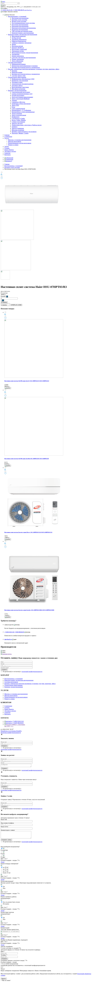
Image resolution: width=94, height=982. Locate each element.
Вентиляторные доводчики (20, 87)
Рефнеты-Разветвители (19, 41)
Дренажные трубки (18, 51)
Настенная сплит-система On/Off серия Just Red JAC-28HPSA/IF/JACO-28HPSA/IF (26, 458)
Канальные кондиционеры (20, 26)
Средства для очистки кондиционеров (24, 57)
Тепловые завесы (17, 85)
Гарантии (7, 153)
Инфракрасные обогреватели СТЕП (23, 79)
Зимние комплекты (18, 56)
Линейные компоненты (19, 39)
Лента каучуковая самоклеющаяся (22, 97)
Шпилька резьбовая (18, 130)
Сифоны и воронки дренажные (21, 43)
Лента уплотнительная (19, 115)
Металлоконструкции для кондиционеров (25, 52)
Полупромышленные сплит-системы (23, 23)
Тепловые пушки (17, 82)
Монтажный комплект (19, 36)
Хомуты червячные (18, 128)
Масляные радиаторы (18, 89)
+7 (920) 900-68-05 (18, 10)
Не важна (6, 904)
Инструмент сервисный (19, 49)
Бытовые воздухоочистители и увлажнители (26, 67)
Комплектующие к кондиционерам (23, 33)
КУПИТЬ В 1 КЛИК (16, 305)
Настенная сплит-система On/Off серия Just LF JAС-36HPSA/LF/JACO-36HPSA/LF (26, 381)
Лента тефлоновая (17, 61)
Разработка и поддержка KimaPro (11, 731)
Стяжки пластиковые (18, 122)
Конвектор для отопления (20, 80)
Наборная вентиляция (19, 64)
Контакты (7, 154)
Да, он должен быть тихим (11, 902)
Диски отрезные (17, 113)
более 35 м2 (6, 873)
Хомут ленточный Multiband (20, 98)
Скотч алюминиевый (18, 108)
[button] (5, 980)
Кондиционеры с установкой (17, 16)
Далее (2, 862)
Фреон (14, 44)
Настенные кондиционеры (20, 18)
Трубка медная (16, 38)
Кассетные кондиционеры (20, 24)
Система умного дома (18, 75)
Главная (6, 135)
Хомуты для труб (17, 123)
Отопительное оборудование (17, 77)
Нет (4, 888)
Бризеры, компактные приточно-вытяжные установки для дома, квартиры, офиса (33, 69)
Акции (6, 146)
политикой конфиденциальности (32, 671)
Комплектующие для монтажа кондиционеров (22, 34)
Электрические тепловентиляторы (22, 84)
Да (4, 886)
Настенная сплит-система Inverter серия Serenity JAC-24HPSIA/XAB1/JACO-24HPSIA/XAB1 (29, 610)
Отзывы (6, 148)
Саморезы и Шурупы (18, 102)
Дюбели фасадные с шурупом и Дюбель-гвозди (26, 125)
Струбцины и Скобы (18, 118)
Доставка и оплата (10, 151)
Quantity (3, 296)
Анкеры (14, 100)
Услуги (6, 138)
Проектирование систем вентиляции (19, 143)
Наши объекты (9, 150)
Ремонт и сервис (13, 145)
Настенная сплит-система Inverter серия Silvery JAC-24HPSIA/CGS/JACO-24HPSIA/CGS (28, 532)
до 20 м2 (5, 867)
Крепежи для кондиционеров (17, 90)
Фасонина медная (17, 46)
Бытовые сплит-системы (19, 19)
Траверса (14, 126)
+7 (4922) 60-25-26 (7, 10)
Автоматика (15, 54)
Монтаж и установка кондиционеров (19, 140)
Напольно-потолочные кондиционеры (24, 28)
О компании (8, 136)
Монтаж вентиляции (14, 141)
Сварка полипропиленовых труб (22, 94)
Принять (3, 978)
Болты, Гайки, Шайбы (19, 120)
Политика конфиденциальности (11, 732)
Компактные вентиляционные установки (25, 66)
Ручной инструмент (18, 95)
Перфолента (15, 117)
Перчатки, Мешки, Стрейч (20, 133)
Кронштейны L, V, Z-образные (21, 110)
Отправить (4, 958)
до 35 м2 (5, 871)
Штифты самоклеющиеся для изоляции (24, 131)
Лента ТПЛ (15, 105)
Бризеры (14, 71)
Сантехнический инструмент (21, 92)
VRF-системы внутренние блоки (22, 31)
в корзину (4, 305)
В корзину (4, 302)
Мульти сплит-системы (19, 21)
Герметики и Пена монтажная (21, 103)
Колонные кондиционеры (20, 29)
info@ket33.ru (28, 10)
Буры (13, 107)
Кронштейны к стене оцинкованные (23, 112)
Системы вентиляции (15, 62)
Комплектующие (17, 72)
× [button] (1, 967)
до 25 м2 (5, 869)
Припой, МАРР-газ (18, 47)
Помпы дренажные (18, 59)
